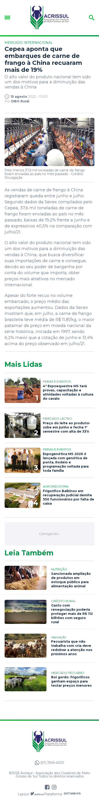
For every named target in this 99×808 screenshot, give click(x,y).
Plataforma (53, 794)
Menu (8, 17)
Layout (23, 794)
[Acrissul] (49, 18)
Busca (84, 17)
